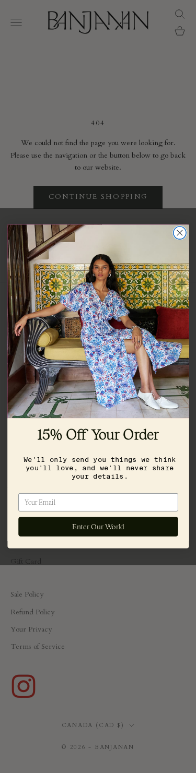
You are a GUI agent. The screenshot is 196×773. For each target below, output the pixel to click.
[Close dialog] (179, 233)
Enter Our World (98, 526)
